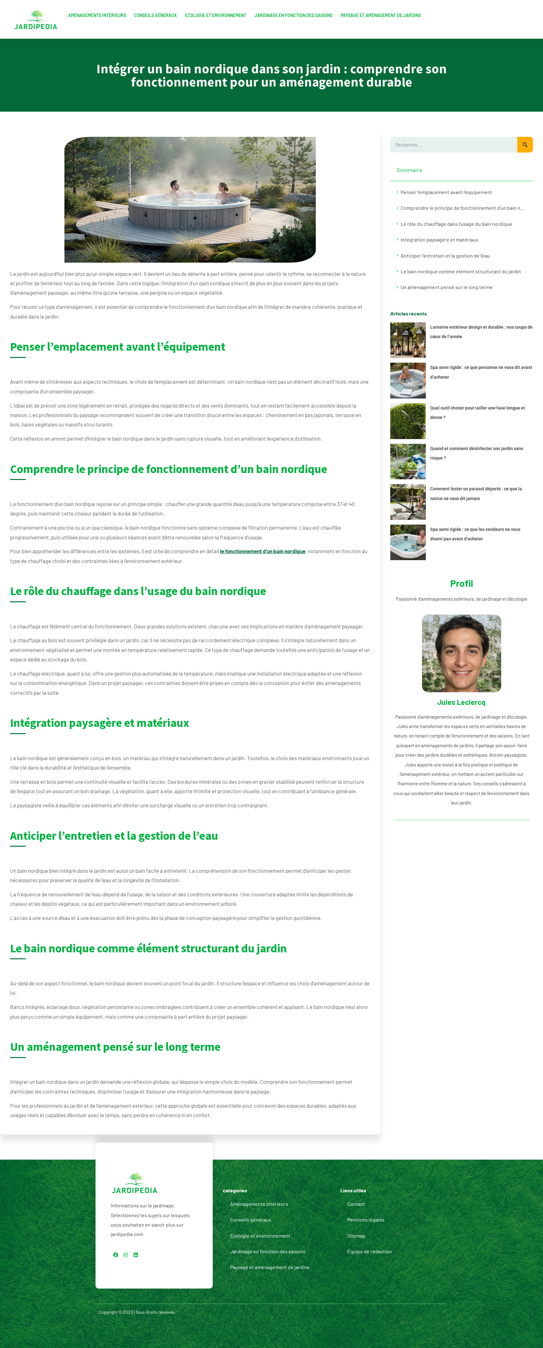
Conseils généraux (155, 15)
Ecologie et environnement (215, 15)
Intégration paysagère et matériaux (439, 239)
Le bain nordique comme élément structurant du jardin (461, 271)
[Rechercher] (525, 145)
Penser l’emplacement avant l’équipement (446, 192)
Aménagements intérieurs (97, 15)
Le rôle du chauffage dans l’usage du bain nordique (456, 224)
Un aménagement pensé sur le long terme (447, 287)
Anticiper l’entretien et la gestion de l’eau (445, 256)
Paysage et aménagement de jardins (381, 15)
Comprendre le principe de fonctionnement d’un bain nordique (464, 208)
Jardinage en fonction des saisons (293, 15)
